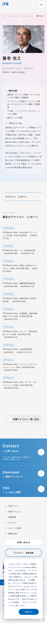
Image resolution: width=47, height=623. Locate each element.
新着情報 (12, 517)
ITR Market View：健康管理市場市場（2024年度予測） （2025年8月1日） (19, 282)
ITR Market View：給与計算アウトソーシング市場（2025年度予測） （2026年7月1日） (20, 233)
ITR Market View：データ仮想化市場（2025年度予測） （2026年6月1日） (19, 249)
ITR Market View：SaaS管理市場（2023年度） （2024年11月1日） (18, 348)
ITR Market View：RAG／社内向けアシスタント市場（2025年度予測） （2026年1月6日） (20, 266)
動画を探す (13, 533)
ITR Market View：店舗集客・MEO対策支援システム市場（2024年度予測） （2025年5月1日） (20, 314)
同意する (28, 612)
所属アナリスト (27, 16)
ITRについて (14, 16)
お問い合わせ (23, 542)
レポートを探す (15, 528)
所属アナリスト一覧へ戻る (26, 419)
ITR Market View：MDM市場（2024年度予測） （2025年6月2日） (20, 297)
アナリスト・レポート (16, 196)
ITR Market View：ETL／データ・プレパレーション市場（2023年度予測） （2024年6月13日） (20, 383)
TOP (4, 16)
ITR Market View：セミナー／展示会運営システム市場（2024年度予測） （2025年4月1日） (20, 332)
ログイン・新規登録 (25, 552)
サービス (12, 522)
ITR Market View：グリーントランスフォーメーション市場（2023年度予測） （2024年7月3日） (20, 365)
